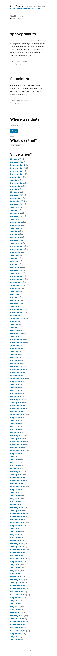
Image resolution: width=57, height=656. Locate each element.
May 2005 (14, 535)
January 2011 (16, 336)
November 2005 (17, 517)
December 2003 (17, 586)
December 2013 (17, 246)
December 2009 (17, 369)
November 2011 (17, 312)
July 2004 (14, 565)
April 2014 (15, 234)
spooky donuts (23, 34)
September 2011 (17, 318)
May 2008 (14, 426)
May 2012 (14, 294)
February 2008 (17, 435)
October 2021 (16, 177)
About (19, 9)
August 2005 (16, 526)
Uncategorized (24, 103)
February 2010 (16, 366)
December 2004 (17, 550)
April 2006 (15, 501)
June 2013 (15, 258)
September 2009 (18, 378)
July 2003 (14, 601)
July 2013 (14, 255)
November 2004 (17, 553)
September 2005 (18, 522)
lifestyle (14, 64)
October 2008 (16, 411)
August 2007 (16, 453)
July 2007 (14, 456)
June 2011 (14, 327)
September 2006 (18, 486)
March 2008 (15, 432)
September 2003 (18, 595)
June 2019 (15, 180)
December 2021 (17, 171)
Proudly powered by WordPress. (28, 650)
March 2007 (15, 468)
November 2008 (17, 408)
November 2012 (17, 279)
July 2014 (14, 228)
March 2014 (15, 237)
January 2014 (16, 243)
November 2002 (17, 625)
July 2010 (14, 351)
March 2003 (15, 613)
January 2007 (16, 474)
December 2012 (17, 276)
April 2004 (15, 574)
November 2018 (17, 183)
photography (20, 64)
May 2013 (14, 261)
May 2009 (14, 390)
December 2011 (17, 309)
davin (13, 62)
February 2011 (16, 333)
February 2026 (16, 162)
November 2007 (17, 444)
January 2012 (16, 306)
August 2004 (16, 562)
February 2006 (17, 508)
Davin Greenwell (17, 6)
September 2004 (18, 559)
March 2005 (15, 541)
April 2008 (15, 429)
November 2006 (17, 480)
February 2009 (17, 399)
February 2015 (16, 216)
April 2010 (15, 360)
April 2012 (15, 297)
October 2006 (16, 483)
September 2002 (18, 631)
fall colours (19, 78)
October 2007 (16, 447)
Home (12, 9)
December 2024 (17, 165)
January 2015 (16, 219)
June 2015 (15, 210)
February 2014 (16, 240)
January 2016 (16, 207)
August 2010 (16, 348)
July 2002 (14, 637)
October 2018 (16, 186)
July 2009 (14, 384)
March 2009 (15, 396)
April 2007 (15, 465)
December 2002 (17, 622)
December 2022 (17, 168)
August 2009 (16, 381)
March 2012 (15, 300)
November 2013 (17, 249)
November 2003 (17, 589)
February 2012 (16, 303)
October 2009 (16, 375)
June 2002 (15, 640)
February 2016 (16, 204)
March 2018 (15, 192)
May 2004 (14, 571)
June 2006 (15, 495)
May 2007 (14, 462)
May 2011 (14, 330)
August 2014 (16, 225)
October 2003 (16, 592)
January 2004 (16, 583)
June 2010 (15, 354)
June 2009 (15, 387)
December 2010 (17, 339)
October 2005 (16, 519)
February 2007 (16, 471)
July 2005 (14, 528)
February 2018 (16, 195)
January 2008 (16, 438)
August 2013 (16, 252)
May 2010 (14, 357)
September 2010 (17, 345)
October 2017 (16, 198)
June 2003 (15, 604)
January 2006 (16, 510)
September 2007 (18, 450)
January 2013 (16, 273)
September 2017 (17, 201)
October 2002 (16, 628)
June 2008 (15, 423)
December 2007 (17, 441)
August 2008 (16, 417)
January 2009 (16, 402)
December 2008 (17, 405)
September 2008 (18, 414)
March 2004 (15, 577)
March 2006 (15, 504)
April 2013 (15, 264)
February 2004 (17, 580)
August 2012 (16, 288)
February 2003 (17, 616)
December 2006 (17, 477)
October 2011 (16, 315)
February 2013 (16, 270)
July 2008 (14, 420)
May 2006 (14, 498)
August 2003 (16, 598)
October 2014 (16, 222)
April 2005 (15, 537)
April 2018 (15, 189)
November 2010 (17, 342)
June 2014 (15, 231)
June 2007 (15, 459)
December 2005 (17, 513)
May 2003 (14, 607)
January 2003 (16, 619)
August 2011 (15, 321)
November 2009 (17, 372)
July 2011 (14, 324)
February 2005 (17, 544)
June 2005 (15, 531)
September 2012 (17, 285)
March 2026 (15, 159)
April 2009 (15, 393)
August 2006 (16, 489)
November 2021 (17, 174)
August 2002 (16, 634)
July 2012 (14, 291)
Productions (28, 9)
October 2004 (16, 556)
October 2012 (16, 282)
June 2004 (15, 568)
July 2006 (14, 492)
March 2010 (15, 363)
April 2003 (15, 610)
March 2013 (15, 267)
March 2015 (15, 213)
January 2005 (16, 547)
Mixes (37, 9)
